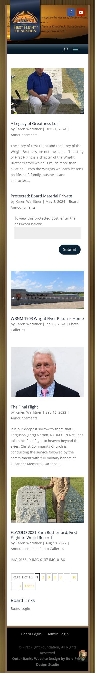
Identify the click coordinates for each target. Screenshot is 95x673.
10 (50, 298)
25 (49, 304)
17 (79, 298)
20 (29, 304)
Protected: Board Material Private (41, 196)
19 (25, 304)
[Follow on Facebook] (71, 12)
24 (45, 304)
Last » (29, 586)
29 (66, 304)
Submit (69, 249)
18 (20, 304)
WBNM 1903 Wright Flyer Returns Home (47, 318)
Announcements (24, 135)
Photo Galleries (51, 548)
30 (70, 304)
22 (37, 304)
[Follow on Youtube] (81, 12)
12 (59, 298)
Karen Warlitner (29, 129)
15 (71, 298)
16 (75, 298)
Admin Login (58, 634)
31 (74, 304)
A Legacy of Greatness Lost (35, 123)
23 (41, 304)
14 (67, 298)
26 (54, 304)
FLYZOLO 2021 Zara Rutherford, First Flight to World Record (44, 535)
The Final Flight (24, 407)
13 (63, 298)
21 (33, 304)
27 (58, 304)
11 (55, 298)
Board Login (20, 608)
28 (62, 304)
